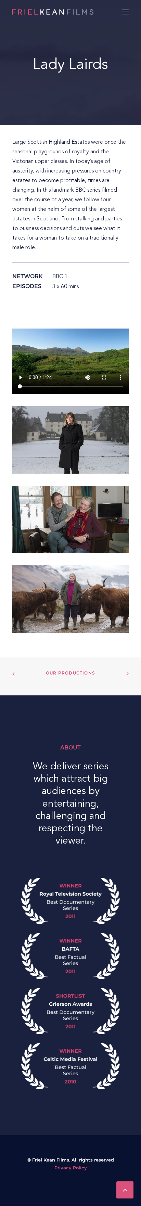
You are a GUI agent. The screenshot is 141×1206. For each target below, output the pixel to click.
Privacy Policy (70, 1168)
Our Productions (70, 673)
